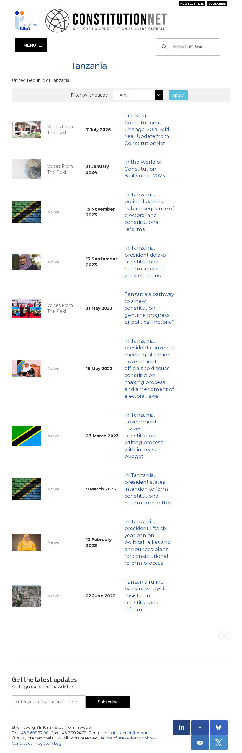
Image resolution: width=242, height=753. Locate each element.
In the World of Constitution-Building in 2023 (145, 169)
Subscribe (217, 3)
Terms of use (112, 738)
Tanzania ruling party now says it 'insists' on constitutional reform (145, 595)
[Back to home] (26, 20)
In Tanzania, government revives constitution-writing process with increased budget (144, 435)
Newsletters (192, 3)
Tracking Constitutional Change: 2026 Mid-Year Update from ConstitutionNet (148, 129)
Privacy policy (140, 738)
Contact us (22, 743)
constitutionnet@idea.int (126, 733)
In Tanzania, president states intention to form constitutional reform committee (148, 489)
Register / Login (50, 743)
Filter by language (89, 95)
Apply (178, 95)
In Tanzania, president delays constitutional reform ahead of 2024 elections (145, 261)
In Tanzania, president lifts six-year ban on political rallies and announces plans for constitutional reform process (148, 542)
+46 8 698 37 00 (34, 733)
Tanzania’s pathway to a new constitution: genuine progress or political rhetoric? (149, 308)
